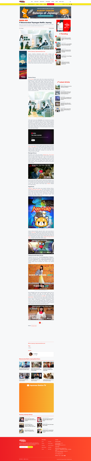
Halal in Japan (61, 1)
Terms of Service (50, 445)
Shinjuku (48, 183)
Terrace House (30, 79)
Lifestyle (52, 1)
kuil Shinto (44, 295)
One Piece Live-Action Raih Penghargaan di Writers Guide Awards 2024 (48, 369)
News (32, 1)
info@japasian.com (60, 453)
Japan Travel (36, 1)
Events (41, 4)
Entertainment (42, 1)
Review (45, 4)
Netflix (46, 53)
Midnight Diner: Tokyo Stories (48, 154)
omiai (29, 236)
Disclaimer (49, 447)
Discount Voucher (50, 4)
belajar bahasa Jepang (32, 146)
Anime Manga (48, 1)
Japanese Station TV (31, 4)
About (43, 441)
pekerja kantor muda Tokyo (36, 189)
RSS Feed (49, 449)
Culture (57, 1)
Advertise (43, 445)
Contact (43, 443)
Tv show (26, 20)
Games (37, 4)
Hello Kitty (33, 232)
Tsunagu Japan (33, 325)
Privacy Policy (50, 443)
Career (43, 449)
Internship (49, 441)
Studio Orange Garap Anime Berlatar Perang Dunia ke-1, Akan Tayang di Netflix (36, 369)
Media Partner (44, 447)
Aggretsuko (30, 188)
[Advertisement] (41, 334)
